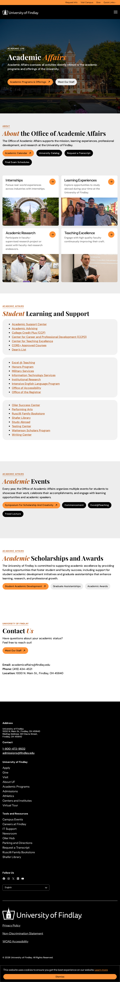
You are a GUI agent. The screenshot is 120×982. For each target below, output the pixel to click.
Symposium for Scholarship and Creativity (29, 505)
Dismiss (60, 976)
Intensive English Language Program (36, 384)
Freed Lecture (13, 513)
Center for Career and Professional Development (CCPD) (49, 337)
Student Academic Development (23, 586)
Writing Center (22, 435)
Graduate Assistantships (67, 586)
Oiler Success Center (26, 405)
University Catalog (49, 153)
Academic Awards (98, 586)
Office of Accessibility (26, 388)
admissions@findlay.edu (18, 753)
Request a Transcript (78, 153)
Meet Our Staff (66, 82)
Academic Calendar (16, 153)
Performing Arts (22, 409)
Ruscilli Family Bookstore (28, 413)
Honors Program (22, 367)
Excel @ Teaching (23, 362)
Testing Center (21, 426)
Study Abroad (21, 422)
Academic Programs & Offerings (28, 82)
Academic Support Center (29, 324)
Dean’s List (19, 349)
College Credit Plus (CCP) (28, 333)
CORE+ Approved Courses (29, 345)
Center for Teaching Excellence (32, 341)
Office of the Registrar (26, 392)
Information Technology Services (33, 375)
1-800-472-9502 (13, 749)
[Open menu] (116, 12)
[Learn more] (52, 182)
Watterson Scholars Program (31, 430)
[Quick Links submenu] (115, 2)
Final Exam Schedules (17, 162)
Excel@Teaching (99, 505)
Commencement (74, 505)
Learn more (101, 969)
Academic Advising (25, 328)
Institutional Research (26, 379)
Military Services (23, 371)
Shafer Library (21, 418)
